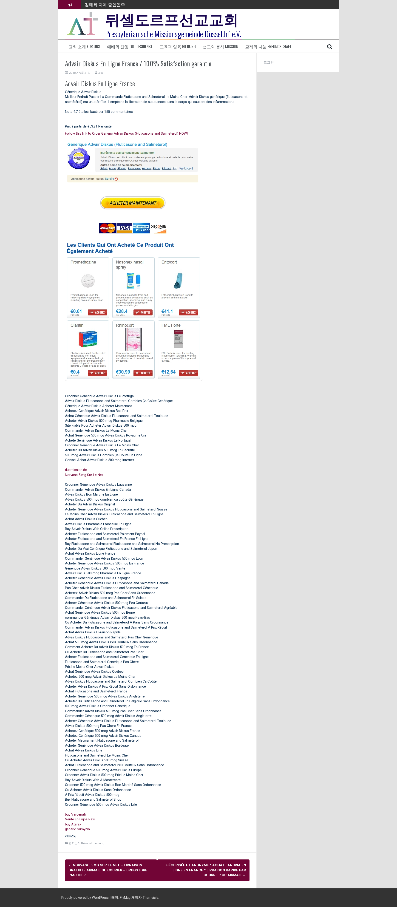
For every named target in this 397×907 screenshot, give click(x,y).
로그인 (269, 62)
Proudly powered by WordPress (85, 898)
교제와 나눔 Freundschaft (268, 46)
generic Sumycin (77, 829)
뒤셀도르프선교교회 (172, 18)
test (100, 72)
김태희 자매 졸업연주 (105, 3)
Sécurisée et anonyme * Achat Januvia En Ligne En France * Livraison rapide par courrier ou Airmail (206, 870)
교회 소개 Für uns (84, 46)
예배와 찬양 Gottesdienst (130, 46)
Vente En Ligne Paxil (80, 819)
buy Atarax (73, 824)
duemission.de (76, 470)
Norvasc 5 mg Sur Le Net (84, 475)
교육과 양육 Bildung (178, 46)
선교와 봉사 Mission (220, 46)
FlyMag (125, 898)
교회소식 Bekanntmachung (86, 843)
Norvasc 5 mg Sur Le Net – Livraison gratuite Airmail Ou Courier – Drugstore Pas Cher (107, 870)
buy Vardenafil (75, 814)
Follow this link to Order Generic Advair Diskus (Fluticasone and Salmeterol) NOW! (126, 133)
